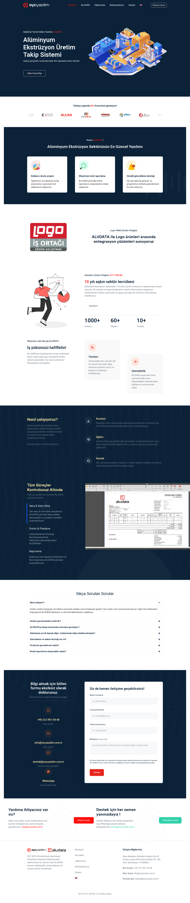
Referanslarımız (117, 5)
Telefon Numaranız (97, 724)
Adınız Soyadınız (96, 695)
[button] (95, 603)
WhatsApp (48, 780)
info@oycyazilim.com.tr (48, 742)
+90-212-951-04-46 (48, 719)
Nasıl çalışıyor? (37, 602)
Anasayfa (72, 5)
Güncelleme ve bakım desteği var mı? (48, 639)
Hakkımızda (99, 5)
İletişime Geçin (159, 5)
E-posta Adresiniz (97, 710)
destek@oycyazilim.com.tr (48, 761)
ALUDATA (85, 5)
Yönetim (93, 356)
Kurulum (101, 418)
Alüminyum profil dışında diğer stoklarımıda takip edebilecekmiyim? (62, 633)
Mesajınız (99, 739)
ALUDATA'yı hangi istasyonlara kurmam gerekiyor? (54, 627)
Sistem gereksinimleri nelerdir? (45, 621)
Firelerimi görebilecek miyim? (44, 645)
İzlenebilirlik (139, 370)
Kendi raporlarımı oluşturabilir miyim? (48, 651)
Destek (100, 458)
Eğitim (99, 437)
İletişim (132, 5)
